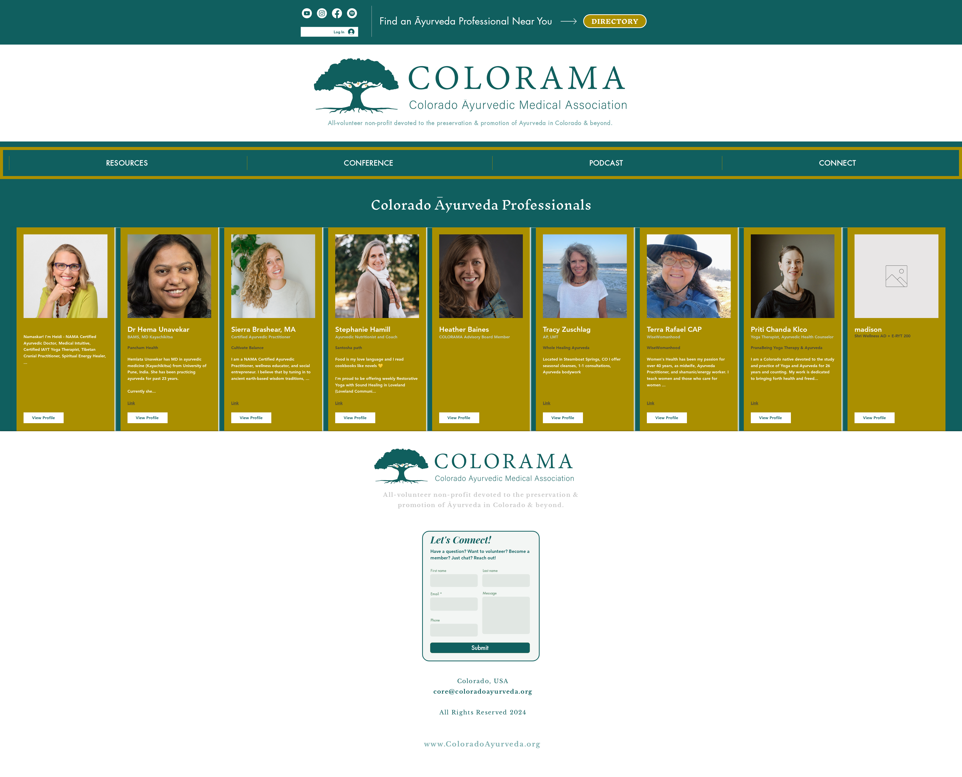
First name (438, 570)
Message (490, 593)
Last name (490, 570)
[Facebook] (337, 13)
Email (435, 594)
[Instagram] (322, 13)
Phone (435, 620)
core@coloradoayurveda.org (483, 691)
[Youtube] (307, 13)
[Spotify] (352, 13)
